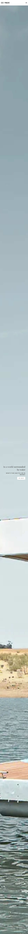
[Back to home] (5, 2)
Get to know (20, 477)
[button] (26, 2)
